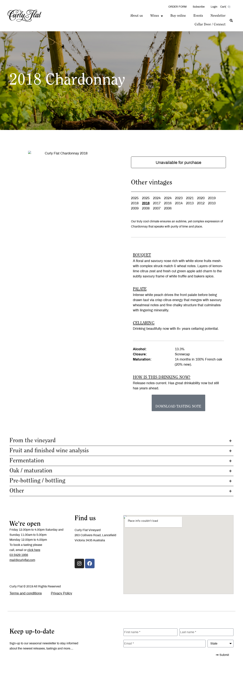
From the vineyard (32, 441)
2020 (201, 198)
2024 (157, 198)
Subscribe (199, 6)
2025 (135, 198)
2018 (135, 203)
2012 (201, 203)
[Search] (231, 20)
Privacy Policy (61, 593)
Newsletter (218, 16)
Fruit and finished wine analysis (49, 451)
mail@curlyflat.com (22, 560)
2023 (179, 198)
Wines (154, 16)
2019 (212, 198)
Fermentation (26, 461)
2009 (135, 208)
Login (214, 6)
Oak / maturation (30, 471)
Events (198, 16)
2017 (157, 203)
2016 (168, 203)
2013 (190, 203)
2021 (190, 198)
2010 (212, 203)
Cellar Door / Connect (210, 24)
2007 (157, 208)
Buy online (178, 16)
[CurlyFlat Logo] (24, 15)
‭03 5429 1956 (18, 554)
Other (16, 491)
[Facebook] (90, 563)
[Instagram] (79, 563)
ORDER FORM (177, 6)
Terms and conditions (25, 593)
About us (136, 16)
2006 (168, 208)
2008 (146, 208)
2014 (179, 203)
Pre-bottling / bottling (37, 481)
